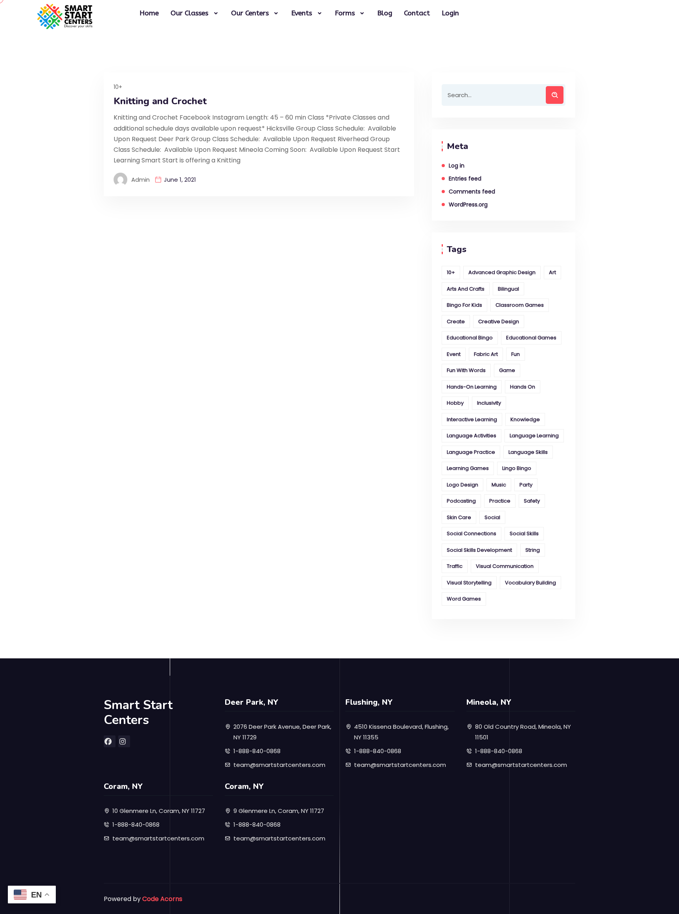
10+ (118, 87)
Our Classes (189, 13)
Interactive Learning (472, 419)
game (507, 370)
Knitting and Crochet (160, 101)
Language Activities (471, 435)
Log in (456, 166)
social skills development (479, 550)
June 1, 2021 (180, 179)
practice (499, 501)
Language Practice (471, 452)
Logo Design (462, 484)
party (525, 484)
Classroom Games (519, 305)
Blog (384, 13)
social (492, 517)
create (456, 321)
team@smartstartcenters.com (279, 765)
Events (301, 13)
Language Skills (528, 452)
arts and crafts (465, 289)
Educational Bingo (470, 337)
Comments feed (472, 191)
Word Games (464, 599)
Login (450, 13)
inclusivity (489, 403)
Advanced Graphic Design (502, 272)
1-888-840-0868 (257, 751)
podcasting (461, 501)
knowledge (525, 419)
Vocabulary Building (530, 582)
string (532, 550)
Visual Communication (505, 566)
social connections (471, 533)
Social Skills (524, 533)
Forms (345, 13)
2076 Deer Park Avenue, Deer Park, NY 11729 (282, 731)
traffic (454, 566)
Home (149, 13)
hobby (455, 403)
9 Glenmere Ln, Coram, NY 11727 (278, 811)
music (499, 484)
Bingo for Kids (464, 305)
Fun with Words (466, 370)
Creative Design (498, 321)
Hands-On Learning (472, 387)
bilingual (508, 289)
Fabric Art (486, 354)
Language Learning (534, 435)
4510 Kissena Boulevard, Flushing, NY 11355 (401, 731)
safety (532, 501)
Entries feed (465, 178)
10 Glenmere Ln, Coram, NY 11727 (158, 811)
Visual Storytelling (469, 582)
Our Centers (250, 13)
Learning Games (468, 468)
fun (515, 354)
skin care (459, 517)
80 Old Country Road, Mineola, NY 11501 (523, 731)
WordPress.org (468, 204)
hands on (522, 387)
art (552, 272)
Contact (417, 13)
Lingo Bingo (516, 468)
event (454, 354)
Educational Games (531, 337)
